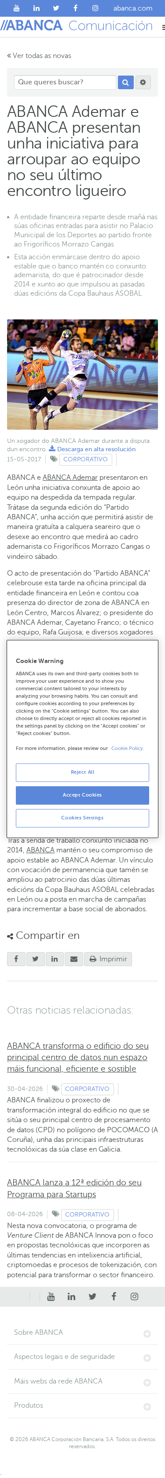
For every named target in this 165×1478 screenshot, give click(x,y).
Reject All (83, 772)
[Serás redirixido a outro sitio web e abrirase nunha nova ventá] (55, 959)
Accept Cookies (82, 795)
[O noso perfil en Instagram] (95, 8)
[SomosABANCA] (76, 8)
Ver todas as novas (41, 56)
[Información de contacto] (24, 1297)
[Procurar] (126, 83)
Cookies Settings (82, 818)
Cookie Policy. (127, 749)
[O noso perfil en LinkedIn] (37, 8)
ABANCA (40, 850)
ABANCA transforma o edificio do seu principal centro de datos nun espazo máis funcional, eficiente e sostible (78, 1057)
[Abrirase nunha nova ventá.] (16, 959)
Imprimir (112, 959)
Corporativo (85, 459)
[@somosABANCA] (56, 8)
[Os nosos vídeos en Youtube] (17, 8)
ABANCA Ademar (70, 478)
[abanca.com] (35, 1297)
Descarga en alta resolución (92, 449)
